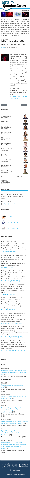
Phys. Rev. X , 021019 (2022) (10, 281)
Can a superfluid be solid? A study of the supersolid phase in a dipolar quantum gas (13, 372)
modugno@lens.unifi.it (9, 204)
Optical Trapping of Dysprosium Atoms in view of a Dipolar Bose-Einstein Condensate (14, 433)
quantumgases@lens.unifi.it (15, 474)
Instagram (16, 470)
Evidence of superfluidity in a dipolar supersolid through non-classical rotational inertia (12, 410)
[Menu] (28, 5)
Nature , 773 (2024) (8, 267)
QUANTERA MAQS (14, 223)
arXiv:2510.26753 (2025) (8, 252)
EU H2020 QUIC (13, 229)
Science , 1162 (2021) (8, 294)
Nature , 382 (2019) (8, 310)
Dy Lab (3, 47)
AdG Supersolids (13, 217)
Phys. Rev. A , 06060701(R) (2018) (12, 337)
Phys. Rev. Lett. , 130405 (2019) (11, 323)
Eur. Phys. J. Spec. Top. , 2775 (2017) (13, 350)
